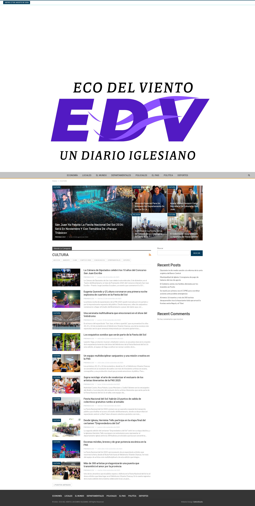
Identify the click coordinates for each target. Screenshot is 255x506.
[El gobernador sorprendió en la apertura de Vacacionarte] (185, 227)
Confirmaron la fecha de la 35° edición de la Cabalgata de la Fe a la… (148, 234)
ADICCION (56, 260)
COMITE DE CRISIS (85, 260)
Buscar (160, 248)
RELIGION (136, 215)
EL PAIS (155, 175)
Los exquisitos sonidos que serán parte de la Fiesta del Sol (115, 334)
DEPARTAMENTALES (121, 175)
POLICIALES (141, 175)
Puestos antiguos (63, 485)
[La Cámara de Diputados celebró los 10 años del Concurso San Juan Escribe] (66, 277)
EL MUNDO (101, 175)
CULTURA (56, 187)
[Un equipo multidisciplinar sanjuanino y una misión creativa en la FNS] (66, 363)
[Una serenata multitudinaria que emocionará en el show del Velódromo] (66, 320)
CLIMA (75, 260)
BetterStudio (198, 502)
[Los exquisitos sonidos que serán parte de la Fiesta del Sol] (66, 342)
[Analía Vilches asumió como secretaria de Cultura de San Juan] (185, 199)
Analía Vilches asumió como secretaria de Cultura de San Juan (184, 206)
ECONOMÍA (72, 175)
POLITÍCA (168, 175)
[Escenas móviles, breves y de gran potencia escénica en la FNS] (66, 449)
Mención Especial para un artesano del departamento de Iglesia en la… (149, 206)
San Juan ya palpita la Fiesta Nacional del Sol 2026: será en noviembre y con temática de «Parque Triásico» (89, 229)
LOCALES (86, 175)
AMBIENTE (66, 260)
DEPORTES (183, 175)
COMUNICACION (99, 260)
